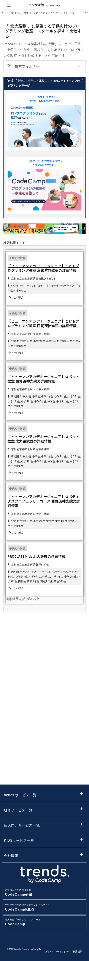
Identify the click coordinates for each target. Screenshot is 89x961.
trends (17, 949)
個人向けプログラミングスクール (23, 922)
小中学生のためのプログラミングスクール (27, 907)
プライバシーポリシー (57, 951)
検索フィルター (27, 66)
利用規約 (77, 951)
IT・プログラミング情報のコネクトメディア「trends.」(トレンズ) (38, 12)
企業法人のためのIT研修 (19, 892)
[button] (8, 5)
